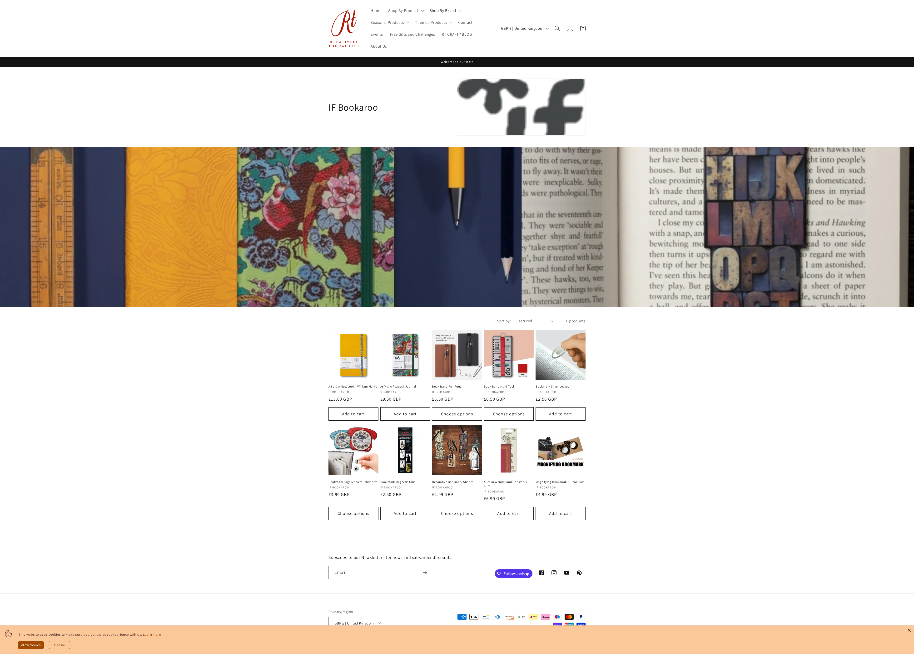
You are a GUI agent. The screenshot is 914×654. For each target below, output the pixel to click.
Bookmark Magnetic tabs (397, 482)
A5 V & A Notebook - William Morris (352, 386)
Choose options (457, 414)
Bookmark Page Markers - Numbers (353, 482)
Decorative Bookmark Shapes (452, 482)
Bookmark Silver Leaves (552, 386)
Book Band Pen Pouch (447, 386)
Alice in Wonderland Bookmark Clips (505, 484)
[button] (405, 11)
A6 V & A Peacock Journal (398, 386)
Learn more (152, 634)
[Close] (909, 630)
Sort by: (504, 321)
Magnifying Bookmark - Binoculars (560, 482)
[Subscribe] (424, 572)
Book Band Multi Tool (499, 386)
